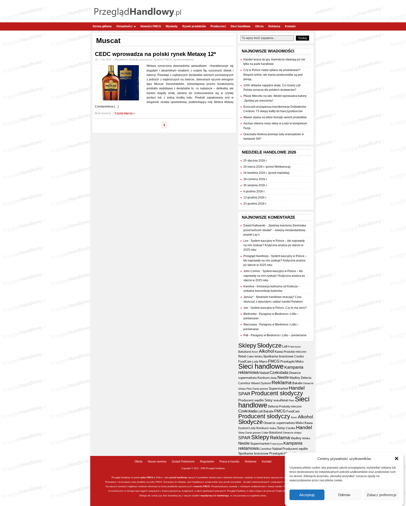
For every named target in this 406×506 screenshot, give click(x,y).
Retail (242, 356)
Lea (245, 240)
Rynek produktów (194, 26)
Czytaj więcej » (125, 113)
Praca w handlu (229, 461)
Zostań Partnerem (183, 461)
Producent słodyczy (277, 393)
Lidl (284, 346)
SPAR (244, 393)
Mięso (263, 361)
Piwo (249, 388)
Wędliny (294, 378)
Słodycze (269, 345)
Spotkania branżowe (278, 356)
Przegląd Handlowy (256, 256)
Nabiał (264, 373)
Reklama (274, 26)
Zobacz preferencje (381, 495)
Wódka (258, 356)
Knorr (255, 351)
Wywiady (172, 26)
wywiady (233, 486)
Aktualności (124, 26)
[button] (396, 458)
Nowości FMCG (151, 26)
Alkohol (266, 351)
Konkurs (264, 378)
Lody (255, 361)
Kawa (279, 351)
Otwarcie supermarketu (279, 423)
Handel (297, 388)
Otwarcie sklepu (292, 432)
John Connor (251, 271)
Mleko (299, 361)
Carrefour (244, 383)
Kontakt (290, 26)
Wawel (255, 383)
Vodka (276, 400)
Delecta (306, 378)
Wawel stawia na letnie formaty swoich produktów (275, 117)
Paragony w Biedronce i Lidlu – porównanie (279, 335)
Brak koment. (103, 113)
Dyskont (266, 383)
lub (214, 495)
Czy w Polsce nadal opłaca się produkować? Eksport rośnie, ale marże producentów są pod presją (273, 74)
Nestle (283, 377)
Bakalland (244, 351)
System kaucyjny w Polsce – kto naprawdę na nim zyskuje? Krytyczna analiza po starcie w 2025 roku (274, 245)
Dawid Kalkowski (254, 225)
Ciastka (299, 356)
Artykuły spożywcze (140, 59)
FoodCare (244, 361)
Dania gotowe (260, 388)
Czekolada (278, 372)
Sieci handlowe (240, 26)
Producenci (218, 26)
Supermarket (278, 388)
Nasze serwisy (157, 461)
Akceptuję (307, 495)
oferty (263, 495)
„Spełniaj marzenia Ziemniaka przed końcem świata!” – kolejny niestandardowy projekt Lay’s (274, 230)
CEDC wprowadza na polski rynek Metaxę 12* (155, 54)
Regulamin (207, 461)
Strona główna (102, 26)
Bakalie (297, 383)
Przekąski (287, 361)
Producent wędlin (251, 400)
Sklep (273, 377)
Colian (250, 356)
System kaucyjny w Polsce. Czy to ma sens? (278, 307)
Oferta (259, 26)
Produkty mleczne (295, 351)
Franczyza (294, 346)
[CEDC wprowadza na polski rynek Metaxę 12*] (119, 100)
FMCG (274, 361)
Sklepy (247, 345)
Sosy (269, 400)
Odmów (344, 495)
